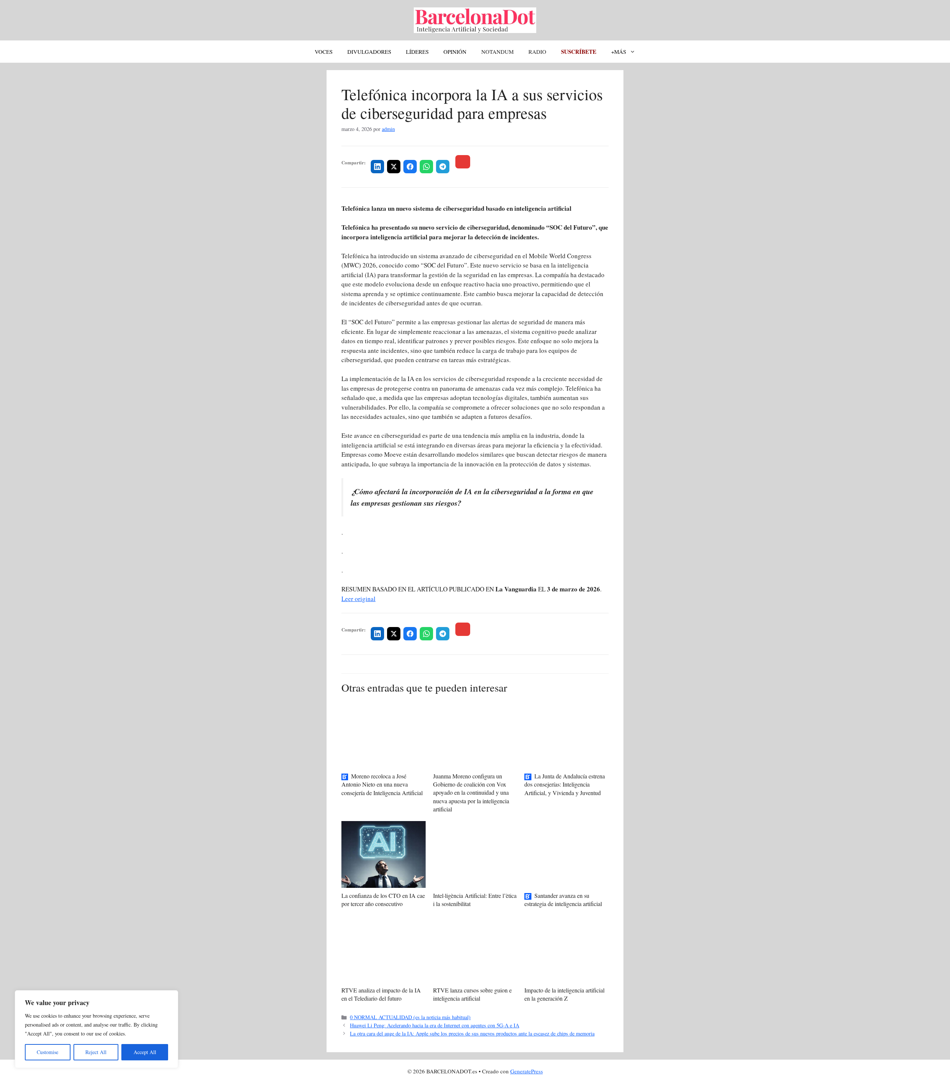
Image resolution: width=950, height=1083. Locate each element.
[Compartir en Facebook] (410, 166)
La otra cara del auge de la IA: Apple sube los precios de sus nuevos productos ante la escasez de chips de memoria (472, 1033)
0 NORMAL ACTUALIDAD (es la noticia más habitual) (410, 1017)
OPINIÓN (454, 51)
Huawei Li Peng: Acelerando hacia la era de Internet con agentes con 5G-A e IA (434, 1025)
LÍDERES (417, 51)
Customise (47, 1052)
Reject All (96, 1052)
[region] (96, 1029)
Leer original (358, 598)
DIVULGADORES (369, 51)
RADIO (537, 51)
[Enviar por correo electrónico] (462, 161)
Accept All (145, 1052)
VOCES (323, 51)
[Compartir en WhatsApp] (426, 166)
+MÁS (618, 51)
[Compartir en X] (393, 166)
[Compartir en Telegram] (442, 166)
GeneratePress (526, 1071)
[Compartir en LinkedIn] (377, 166)
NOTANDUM (497, 51)
